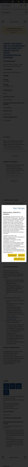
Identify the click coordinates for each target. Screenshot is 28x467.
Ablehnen (21, 255)
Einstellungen (12, 255)
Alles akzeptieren (19, 259)
